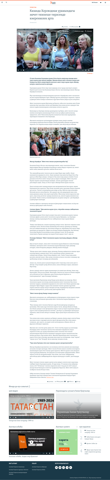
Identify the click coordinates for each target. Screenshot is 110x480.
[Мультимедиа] (101, 2)
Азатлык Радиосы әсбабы (38, 469)
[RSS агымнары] (70, 467)
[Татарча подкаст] (105, 2)
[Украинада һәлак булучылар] (78, 406)
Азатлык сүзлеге (63, 427)
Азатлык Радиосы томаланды (16, 467)
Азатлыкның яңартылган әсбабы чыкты (22, 432)
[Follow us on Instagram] (63, 467)
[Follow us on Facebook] (56, 467)
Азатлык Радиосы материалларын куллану (18, 473)
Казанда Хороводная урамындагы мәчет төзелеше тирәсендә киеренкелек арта (43, 31)
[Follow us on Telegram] (67, 467)
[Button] (65, 27)
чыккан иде (50, 377)
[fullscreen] (91, 70)
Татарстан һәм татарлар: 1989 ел (20, 396)
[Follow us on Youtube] (60, 467)
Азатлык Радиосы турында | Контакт (18, 469)
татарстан (33, 7)
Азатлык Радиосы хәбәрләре (39, 467)
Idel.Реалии (95, 2)
